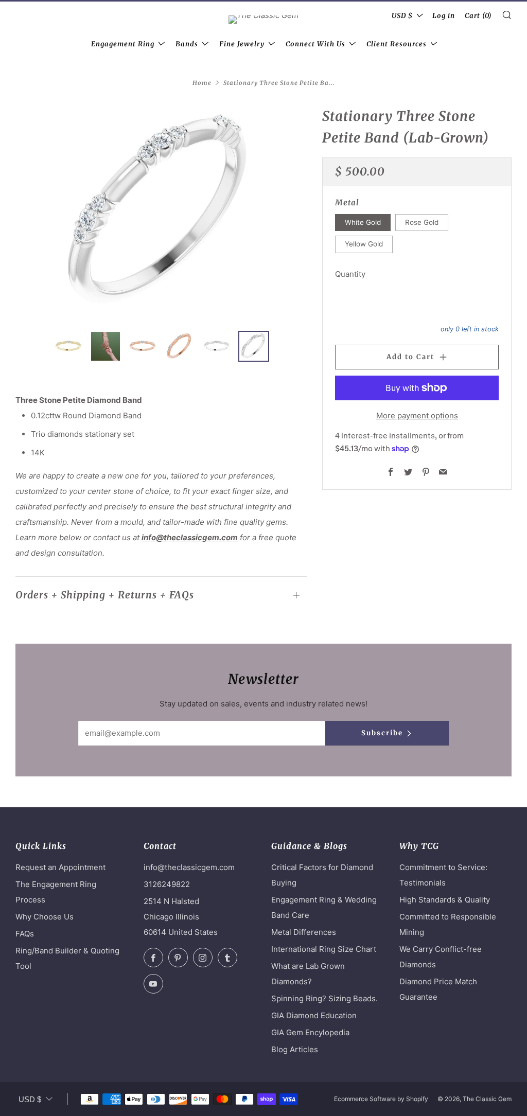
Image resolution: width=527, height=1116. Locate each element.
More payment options (417, 415)
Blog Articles (294, 1049)
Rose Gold (421, 222)
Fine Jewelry (242, 44)
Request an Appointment (60, 867)
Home (202, 82)
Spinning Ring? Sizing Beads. (324, 998)
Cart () (478, 15)
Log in (443, 15)
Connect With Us (315, 44)
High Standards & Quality (444, 900)
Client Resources (396, 44)
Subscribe (382, 733)
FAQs (24, 933)
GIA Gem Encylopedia (310, 1032)
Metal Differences (303, 932)
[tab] (68, 346)
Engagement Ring (122, 44)
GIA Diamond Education (314, 1015)
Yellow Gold (364, 244)
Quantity (350, 274)
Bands (186, 44)
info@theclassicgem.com (190, 537)
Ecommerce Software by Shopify (381, 1099)
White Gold (363, 222)
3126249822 (167, 884)
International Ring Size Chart (323, 949)
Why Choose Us (44, 917)
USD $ (402, 15)
